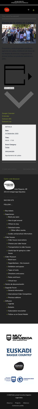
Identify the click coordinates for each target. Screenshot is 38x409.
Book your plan (13, 217)
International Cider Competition (20, 294)
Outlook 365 (6, 119)
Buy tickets (9, 211)
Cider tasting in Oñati (29, 169)
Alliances (26, 403)
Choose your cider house (17, 243)
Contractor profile (18, 406)
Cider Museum (10, 257)
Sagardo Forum (11, 288)
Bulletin (11, 307)
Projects (17, 403)
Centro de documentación (14, 284)
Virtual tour (12, 281)
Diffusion (8, 301)
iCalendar (5, 116)
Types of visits (13, 270)
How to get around (15, 220)
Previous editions (14, 297)
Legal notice (19, 397)
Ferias (7, 147)
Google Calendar (8, 113)
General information (15, 290)
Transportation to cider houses (19, 247)
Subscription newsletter (17, 311)
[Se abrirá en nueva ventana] (12, 204)
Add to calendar (9, 88)
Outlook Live (6, 121)
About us (10, 403)
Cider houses (10, 237)
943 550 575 (9, 200)
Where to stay (13, 224)
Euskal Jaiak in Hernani (10, 169)
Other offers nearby (18, 230)
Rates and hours (14, 277)
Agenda (11, 304)
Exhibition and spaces (16, 266)
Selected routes (14, 227)
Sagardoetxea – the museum (18, 263)
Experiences (9, 214)
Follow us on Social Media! (18, 314)
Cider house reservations (17, 240)
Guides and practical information (20, 234)
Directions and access (16, 273)
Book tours (12, 259)
